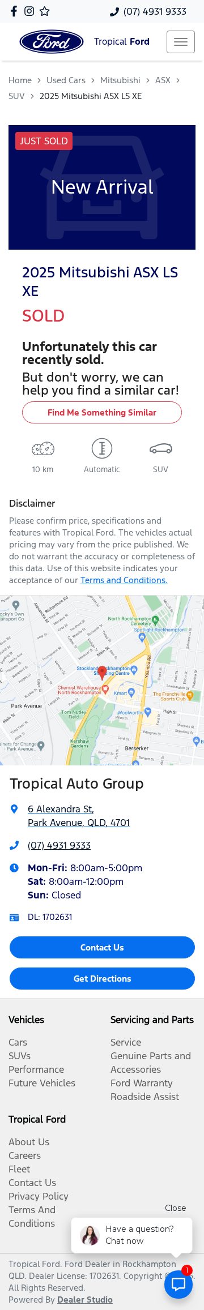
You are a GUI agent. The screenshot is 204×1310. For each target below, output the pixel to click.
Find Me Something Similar (102, 412)
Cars (17, 1042)
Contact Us (102, 947)
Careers (24, 1155)
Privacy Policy (38, 1196)
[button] (181, 42)
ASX (163, 80)
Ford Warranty (141, 1083)
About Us (28, 1142)
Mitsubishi (120, 80)
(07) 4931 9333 (155, 11)
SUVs (19, 1056)
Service (125, 1042)
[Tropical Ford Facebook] (16, 11)
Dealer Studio (85, 1299)
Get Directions (102, 978)
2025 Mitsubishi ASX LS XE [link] (91, 96)
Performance (36, 1069)
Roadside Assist (144, 1096)
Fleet (19, 1169)
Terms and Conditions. (124, 580)
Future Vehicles (41, 1083)
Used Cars (66, 80)
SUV (16, 96)
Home (20, 80)
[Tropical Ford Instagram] (31, 11)
